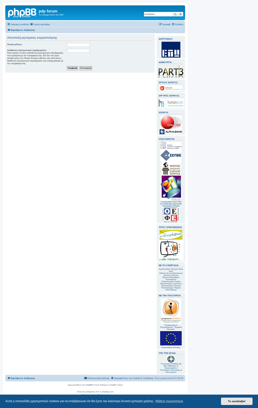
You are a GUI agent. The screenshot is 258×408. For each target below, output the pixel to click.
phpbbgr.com (107, 392)
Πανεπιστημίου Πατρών (171, 286)
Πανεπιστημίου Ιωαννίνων (171, 284)
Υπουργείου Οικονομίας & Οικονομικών (171, 371)
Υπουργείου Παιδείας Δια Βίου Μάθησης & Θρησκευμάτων (171, 366)
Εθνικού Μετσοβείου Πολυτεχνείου (170, 278)
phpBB (89, 385)
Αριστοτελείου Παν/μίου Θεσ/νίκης (171, 270)
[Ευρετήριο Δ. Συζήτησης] (22, 12)
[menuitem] (40, 24)
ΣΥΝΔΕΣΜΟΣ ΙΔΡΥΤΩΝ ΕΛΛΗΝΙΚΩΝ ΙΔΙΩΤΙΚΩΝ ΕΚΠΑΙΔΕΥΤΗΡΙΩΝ (171, 204)
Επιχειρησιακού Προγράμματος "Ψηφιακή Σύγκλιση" (171, 327)
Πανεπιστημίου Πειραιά (171, 288)
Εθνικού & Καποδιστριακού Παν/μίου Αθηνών (171, 274)
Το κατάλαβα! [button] (237, 401)
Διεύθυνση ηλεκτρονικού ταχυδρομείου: (27, 50)
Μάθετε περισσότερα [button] (169, 401)
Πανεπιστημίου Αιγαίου (171, 281)
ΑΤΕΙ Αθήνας (171, 290)
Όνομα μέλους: (14, 44)
